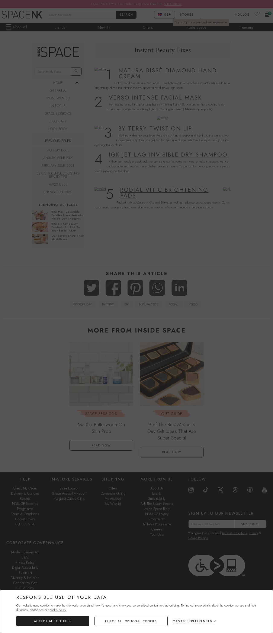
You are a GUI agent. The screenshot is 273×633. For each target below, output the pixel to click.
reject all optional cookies (131, 621)
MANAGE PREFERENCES (192, 621)
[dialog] (136, 611)
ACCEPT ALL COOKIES (53, 621)
